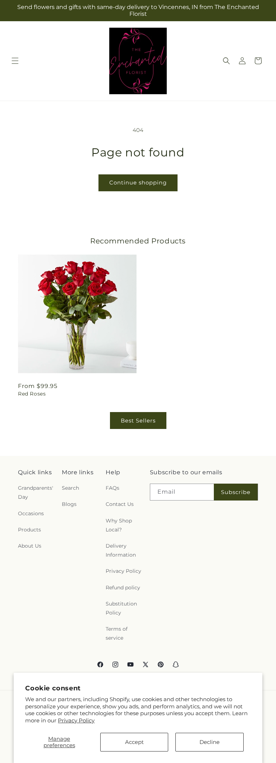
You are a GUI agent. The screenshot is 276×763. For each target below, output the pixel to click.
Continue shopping (138, 182)
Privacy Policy (76, 720)
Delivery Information (121, 550)
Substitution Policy (121, 608)
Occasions (31, 513)
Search (70, 488)
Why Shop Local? (119, 525)
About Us (29, 546)
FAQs (112, 488)
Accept (134, 742)
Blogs (69, 504)
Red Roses (32, 393)
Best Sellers (138, 420)
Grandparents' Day (35, 492)
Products (29, 529)
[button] (15, 61)
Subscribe (235, 492)
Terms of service (117, 633)
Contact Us (120, 504)
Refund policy (123, 587)
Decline (209, 742)
